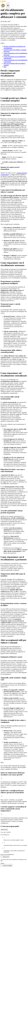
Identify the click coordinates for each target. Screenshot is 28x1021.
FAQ (5, 67)
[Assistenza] (3, 5)
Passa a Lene (4, 829)
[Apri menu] (7, 5)
